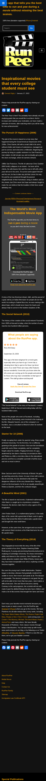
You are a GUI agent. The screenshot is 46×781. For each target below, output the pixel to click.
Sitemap (5, 694)
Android (35, 21)
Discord (15, 633)
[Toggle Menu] (3, 3)
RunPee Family (7, 691)
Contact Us (6, 687)
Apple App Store (16, 386)
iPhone (28, 21)
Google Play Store (29, 386)
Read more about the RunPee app (22, 285)
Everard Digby (10, 93)
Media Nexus (6, 679)
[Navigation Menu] (41, 50)
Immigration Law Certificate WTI (13, 698)
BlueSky (22, 633)
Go (31, 28)
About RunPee (7, 675)
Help (3, 683)
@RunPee (5, 633)
